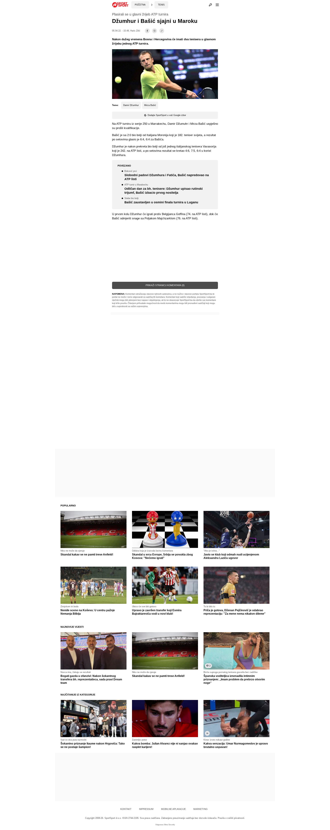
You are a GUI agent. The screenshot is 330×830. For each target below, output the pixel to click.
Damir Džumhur (131, 105)
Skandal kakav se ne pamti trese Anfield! (86, 554)
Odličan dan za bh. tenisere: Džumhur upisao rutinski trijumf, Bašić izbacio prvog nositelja (163, 189)
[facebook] (147, 30)
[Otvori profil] (210, 4)
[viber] (154, 30)
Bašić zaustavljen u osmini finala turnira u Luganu (161, 200)
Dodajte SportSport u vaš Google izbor (167, 115)
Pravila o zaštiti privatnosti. (231, 818)
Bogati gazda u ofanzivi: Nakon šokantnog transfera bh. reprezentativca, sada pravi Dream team (91, 679)
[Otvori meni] (215, 4)
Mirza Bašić (150, 105)
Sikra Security (169, 825)
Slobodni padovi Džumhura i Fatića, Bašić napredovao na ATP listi (166, 175)
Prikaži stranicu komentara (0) (165, 285)
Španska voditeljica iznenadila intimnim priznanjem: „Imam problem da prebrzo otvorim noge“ (234, 679)
